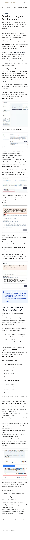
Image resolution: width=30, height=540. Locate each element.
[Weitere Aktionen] (28, 2)
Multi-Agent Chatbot (19, 52)
